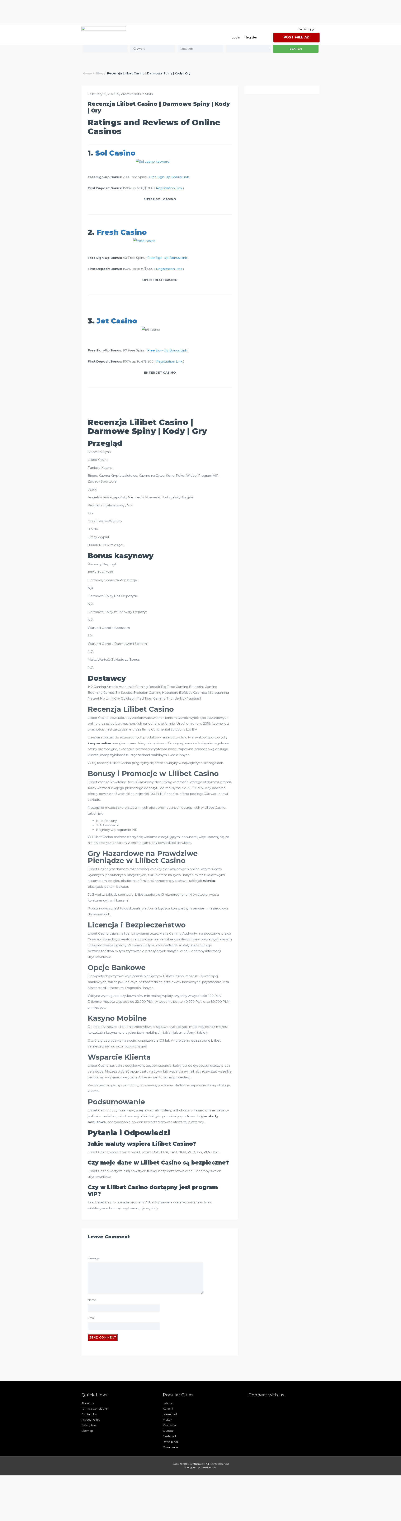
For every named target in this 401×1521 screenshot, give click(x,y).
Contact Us (88, 1414)
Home (87, 73)
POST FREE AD (297, 37)
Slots (149, 94)
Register (251, 37)
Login (236, 37)
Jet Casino (116, 321)
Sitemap (87, 1430)
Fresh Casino (121, 232)
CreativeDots (208, 1467)
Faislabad (169, 1436)
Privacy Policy (90, 1419)
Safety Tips (88, 1425)
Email (91, 1317)
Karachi (168, 1408)
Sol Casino (115, 153)
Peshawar (169, 1425)
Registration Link (169, 188)
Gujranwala (170, 1447)
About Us (87, 1403)
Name (92, 1299)
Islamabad (170, 1414)
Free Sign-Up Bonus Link (169, 177)
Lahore (168, 1403)
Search (296, 48)
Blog (99, 73)
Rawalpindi (170, 1441)
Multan (167, 1419)
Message (94, 1258)
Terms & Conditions (94, 1408)
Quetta (168, 1430)
